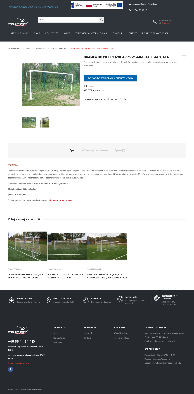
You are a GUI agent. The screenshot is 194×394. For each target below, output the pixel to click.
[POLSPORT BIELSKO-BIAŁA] (18, 22)
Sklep (28, 48)
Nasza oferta (59, 338)
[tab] (72, 150)
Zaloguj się (166, 23)
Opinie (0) (120, 150)
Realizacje (57, 343)
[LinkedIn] (125, 100)
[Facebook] (108, 100)
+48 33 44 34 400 (160, 337)
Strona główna (14, 48)
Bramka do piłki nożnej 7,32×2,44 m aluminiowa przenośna (65, 276)
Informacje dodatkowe (95, 150)
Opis (72, 150)
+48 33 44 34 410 (140, 10)
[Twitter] (112, 100)
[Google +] (120, 100)
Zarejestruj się (165, 21)
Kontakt (87, 338)
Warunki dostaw (121, 333)
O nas (55, 333)
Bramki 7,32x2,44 (58, 48)
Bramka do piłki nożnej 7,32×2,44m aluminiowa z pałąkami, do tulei (25, 276)
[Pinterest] (116, 100)
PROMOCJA (13, 165)
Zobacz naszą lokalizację (18, 363)
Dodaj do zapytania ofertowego (110, 78)
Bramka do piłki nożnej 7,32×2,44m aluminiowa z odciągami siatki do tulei (107, 276)
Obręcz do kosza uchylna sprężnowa (184, 57)
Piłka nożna (41, 48)
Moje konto (88, 333)
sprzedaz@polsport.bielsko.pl (144, 4)
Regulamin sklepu (121, 338)
